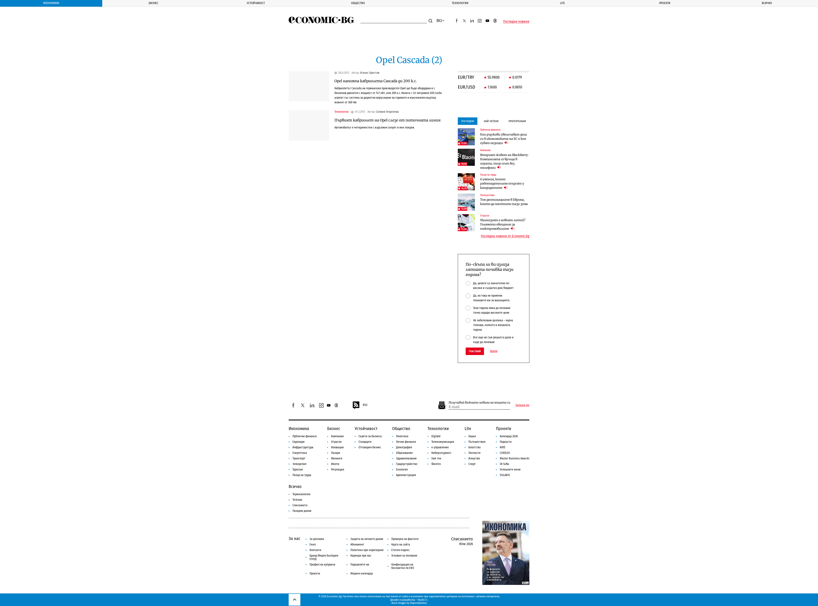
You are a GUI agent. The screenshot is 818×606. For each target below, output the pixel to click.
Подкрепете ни (359, 564)
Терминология (301, 494)
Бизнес (153, 3)
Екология (402, 469)
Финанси (336, 458)
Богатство (474, 447)
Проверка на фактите (405, 539)
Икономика (51, 3)
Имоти (335, 464)
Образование (404, 453)
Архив (493, 351)
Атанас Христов (369, 73)
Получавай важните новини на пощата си (479, 402)
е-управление (440, 447)
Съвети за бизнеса (370, 436)
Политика (402, 436)
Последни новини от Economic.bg (505, 236)
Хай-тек (436, 458)
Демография (404, 447)
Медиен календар (361, 573)
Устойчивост (256, 3)
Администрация (406, 475)
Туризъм (297, 469)
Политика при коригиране (367, 550)
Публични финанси (304, 436)
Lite (562, 3)
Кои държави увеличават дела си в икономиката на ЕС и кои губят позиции (503, 139)
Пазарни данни (301, 511)
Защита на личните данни (366, 539)
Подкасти (506, 442)
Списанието (299, 505)
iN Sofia (504, 464)
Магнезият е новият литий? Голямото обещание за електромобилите (503, 224)
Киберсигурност (441, 453)
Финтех (436, 464)
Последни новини (516, 21)
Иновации (337, 447)
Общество (358, 3)
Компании (337, 436)
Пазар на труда (301, 475)
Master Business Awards (514, 458)
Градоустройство (406, 464)
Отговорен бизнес (370, 447)
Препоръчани (517, 121)
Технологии (460, 3)
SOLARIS (505, 475)
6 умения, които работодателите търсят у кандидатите (502, 183)
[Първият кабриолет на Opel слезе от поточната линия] (309, 125)
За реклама (317, 539)
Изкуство (474, 458)
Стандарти (365, 442)
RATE (502, 447)
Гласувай (475, 351)
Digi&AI (436, 436)
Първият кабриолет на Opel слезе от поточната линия (387, 120)
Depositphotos (418, 603)
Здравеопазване (406, 458)
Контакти (315, 550)
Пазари (335, 453)
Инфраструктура (302, 447)
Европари (298, 442)
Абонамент (357, 544)
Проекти (664, 3)
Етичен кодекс (400, 550)
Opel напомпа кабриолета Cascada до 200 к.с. (375, 81)
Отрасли (336, 442)
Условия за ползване (404, 555)
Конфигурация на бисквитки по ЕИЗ (402, 566)
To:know (297, 500)
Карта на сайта (400, 544)
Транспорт (298, 458)
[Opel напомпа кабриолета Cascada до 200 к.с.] (309, 86)
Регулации (337, 469)
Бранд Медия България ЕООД (324, 557)
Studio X (422, 599)
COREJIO (505, 453)
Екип (313, 544)
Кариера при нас (360, 555)
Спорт (472, 464)
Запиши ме (522, 405)
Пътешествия (476, 442)
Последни (467, 121)
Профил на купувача (322, 564)
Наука (472, 436)
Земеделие (299, 464)
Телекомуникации (442, 442)
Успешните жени (510, 469)
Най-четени (491, 121)
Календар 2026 (509, 436)
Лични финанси (406, 442)
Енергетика (299, 453)
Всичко (767, 3)
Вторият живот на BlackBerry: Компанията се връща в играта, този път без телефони (504, 161)
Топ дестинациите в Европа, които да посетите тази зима (504, 202)
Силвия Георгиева (387, 112)
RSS (365, 405)
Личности (474, 453)
